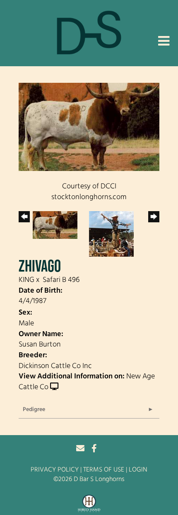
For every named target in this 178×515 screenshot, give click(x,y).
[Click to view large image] (89, 127)
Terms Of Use (103, 470)
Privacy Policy (55, 470)
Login (138, 470)
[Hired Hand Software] (89, 504)
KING (26, 280)
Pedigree (34, 410)
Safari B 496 (61, 280)
